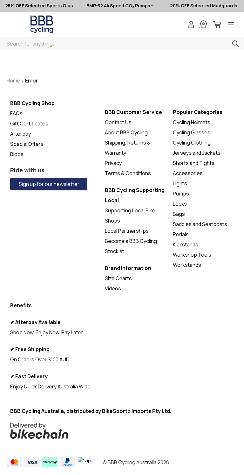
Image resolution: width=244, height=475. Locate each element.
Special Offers (27, 143)
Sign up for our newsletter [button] (48, 184)
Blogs (17, 154)
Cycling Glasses (191, 132)
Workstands (187, 264)
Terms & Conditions (128, 173)
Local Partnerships (127, 230)
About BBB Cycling (126, 132)
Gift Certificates (29, 123)
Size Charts (118, 278)
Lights (180, 183)
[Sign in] (191, 25)
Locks (180, 203)
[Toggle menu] (231, 25)
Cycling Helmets (191, 122)
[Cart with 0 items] (217, 25)
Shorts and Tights (193, 163)
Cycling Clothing (192, 142)
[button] (98, 431)
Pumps (181, 193)
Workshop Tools (192, 254)
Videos (113, 288)
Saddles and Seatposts (200, 224)
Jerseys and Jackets (196, 152)
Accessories (188, 173)
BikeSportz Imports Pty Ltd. (136, 411)
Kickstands (185, 244)
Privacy (113, 163)
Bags (179, 213)
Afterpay (20, 133)
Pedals (181, 234)
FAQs (16, 113)
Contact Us (118, 122)
